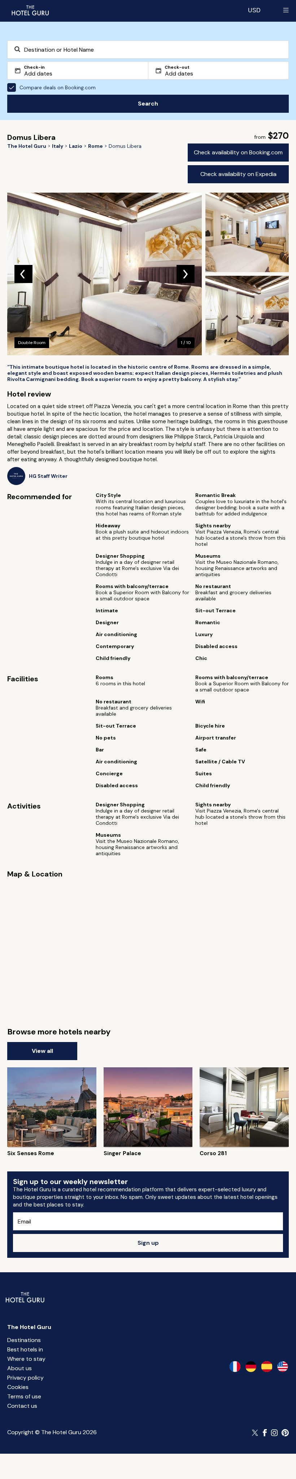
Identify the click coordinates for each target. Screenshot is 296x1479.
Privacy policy (25, 1377)
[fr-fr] (235, 1366)
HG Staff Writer (48, 476)
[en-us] (283, 1366)
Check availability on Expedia (238, 174)
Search (148, 103)
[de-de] (251, 1366)
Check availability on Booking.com (238, 152)
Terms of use (24, 1396)
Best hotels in (25, 1349)
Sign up (148, 1243)
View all (42, 1051)
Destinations (24, 1340)
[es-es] (267, 1366)
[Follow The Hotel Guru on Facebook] (265, 1432)
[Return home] (30, 10)
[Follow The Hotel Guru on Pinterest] (285, 1432)
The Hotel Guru (29, 1327)
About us (19, 1368)
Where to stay (26, 1359)
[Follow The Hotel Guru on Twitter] (255, 1432)
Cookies (18, 1387)
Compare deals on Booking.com (57, 87)
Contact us (22, 1406)
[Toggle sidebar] (286, 10)
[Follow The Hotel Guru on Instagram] (274, 1432)
